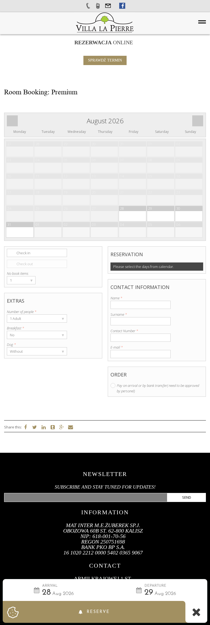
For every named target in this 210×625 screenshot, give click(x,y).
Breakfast (15, 328)
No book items (17, 273)
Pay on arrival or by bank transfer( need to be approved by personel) (158, 388)
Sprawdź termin (105, 60)
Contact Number (124, 330)
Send (186, 497)
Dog (11, 344)
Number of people (21, 311)
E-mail (116, 347)
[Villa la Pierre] (104, 22)
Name (116, 298)
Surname (118, 314)
